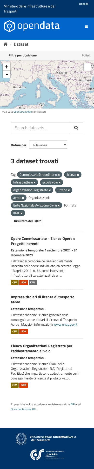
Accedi (83, 3)
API (73, 404)
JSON (24, 282)
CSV (14, 282)
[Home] (6, 44)
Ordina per (18, 144)
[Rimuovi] (59, 175)
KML (32, 282)
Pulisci (86, 55)
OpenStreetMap (22, 112)
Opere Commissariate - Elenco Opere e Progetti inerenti (43, 241)
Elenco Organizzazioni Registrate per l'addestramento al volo (41, 348)
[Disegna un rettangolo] (87, 67)
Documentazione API (23, 409)
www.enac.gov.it (65, 324)
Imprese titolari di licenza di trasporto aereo (42, 299)
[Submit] (76, 127)
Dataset (21, 44)
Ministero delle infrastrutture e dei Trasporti (29, 8)
